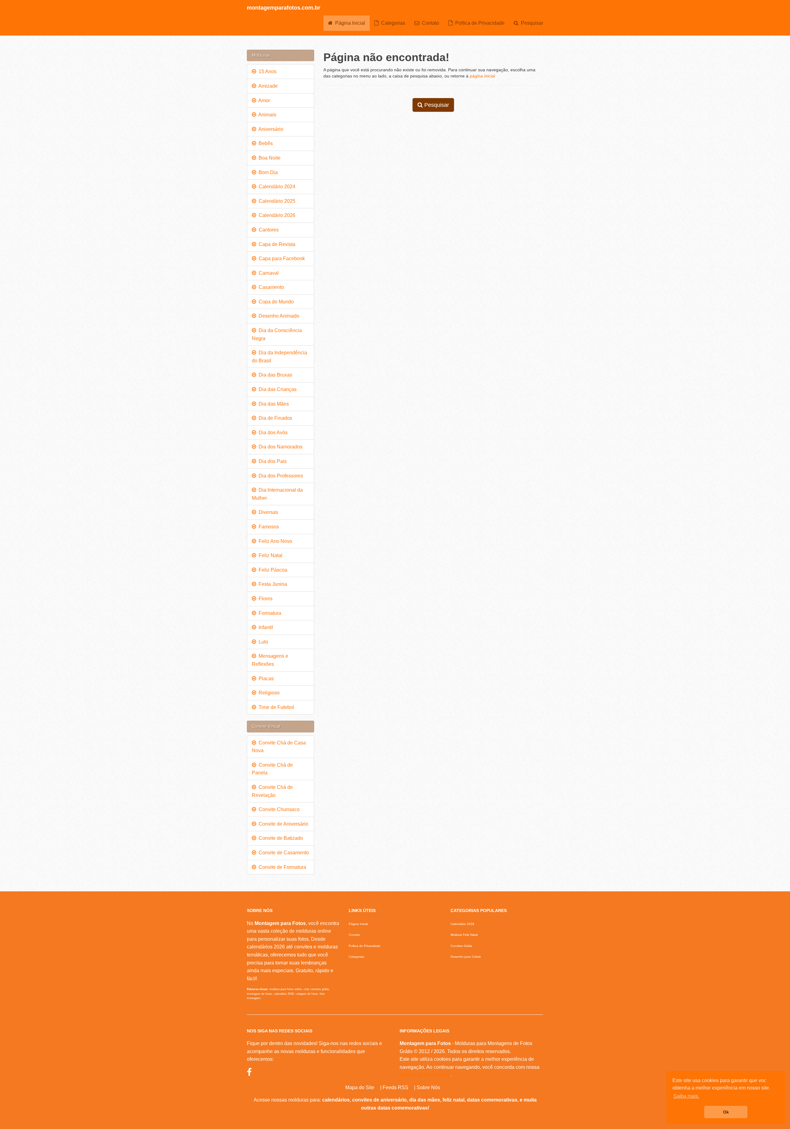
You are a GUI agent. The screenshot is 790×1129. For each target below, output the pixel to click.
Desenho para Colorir (466, 956)
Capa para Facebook (280, 258)
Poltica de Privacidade (479, 23)
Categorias (392, 23)
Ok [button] (726, 1112)
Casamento (270, 287)
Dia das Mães (272, 403)
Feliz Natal (269, 555)
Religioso (268, 692)
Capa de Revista (275, 244)
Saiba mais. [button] (686, 1096)
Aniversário (269, 129)
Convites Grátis (461, 946)
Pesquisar (530, 23)
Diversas (267, 512)
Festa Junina (271, 584)
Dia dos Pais (271, 461)
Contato (429, 23)
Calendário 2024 (275, 186)
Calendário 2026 (275, 215)
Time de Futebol (275, 707)
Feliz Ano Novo (274, 541)
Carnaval (267, 273)
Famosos (267, 526)
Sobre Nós (428, 1087)
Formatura (268, 613)
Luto (262, 641)
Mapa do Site (359, 1087)
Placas (265, 678)
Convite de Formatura (281, 867)
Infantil (264, 627)
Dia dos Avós (272, 432)
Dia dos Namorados (279, 446)
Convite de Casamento (282, 852)
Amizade (267, 86)
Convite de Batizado (279, 838)
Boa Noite (268, 157)
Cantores (267, 229)
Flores (264, 598)
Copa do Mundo (275, 301)
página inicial (482, 75)
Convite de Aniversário (282, 824)
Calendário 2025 (275, 201)
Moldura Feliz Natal (464, 934)
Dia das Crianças (276, 389)
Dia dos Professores (279, 475)
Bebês (264, 143)
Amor (263, 100)
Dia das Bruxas (274, 374)
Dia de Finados (274, 418)
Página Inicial (349, 23)
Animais (266, 114)
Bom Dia (267, 172)
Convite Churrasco (278, 809)
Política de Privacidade (425, 1074)
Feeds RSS (395, 1087)
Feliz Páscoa (271, 570)
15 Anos (266, 71)
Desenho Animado (277, 316)
